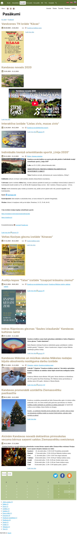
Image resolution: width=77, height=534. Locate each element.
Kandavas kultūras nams (34, 28)
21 (6, 494)
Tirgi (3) (5, 529)
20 (69, 491)
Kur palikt (37, 3)
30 (6, 486)
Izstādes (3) (6, 511)
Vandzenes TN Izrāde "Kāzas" (21, 23)
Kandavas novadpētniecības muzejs (37, 127)
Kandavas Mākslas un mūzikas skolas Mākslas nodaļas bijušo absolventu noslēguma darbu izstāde (37, 359)
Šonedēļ (60, 8)
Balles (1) (5, 504)
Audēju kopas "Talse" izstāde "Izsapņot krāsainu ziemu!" (38, 280)
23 (27, 494)
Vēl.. (46, 3)
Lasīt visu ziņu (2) (10, 232)
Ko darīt (22, 3)
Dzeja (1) (5, 506)
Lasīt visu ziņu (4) (35, 290)
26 (58, 494)
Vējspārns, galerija (32, 365)
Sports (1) (5, 522)
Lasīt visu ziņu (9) (35, 132)
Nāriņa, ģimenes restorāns (34, 156)
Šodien (55, 8)
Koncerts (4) (6, 515)
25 (48, 494)
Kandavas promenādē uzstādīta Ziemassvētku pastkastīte (31, 391)
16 (27, 491)
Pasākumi (11, 19)
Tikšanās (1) (6, 527)
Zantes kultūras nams (33, 241)
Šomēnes (67, 8)
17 (37, 491)
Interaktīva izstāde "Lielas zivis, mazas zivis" (30, 123)
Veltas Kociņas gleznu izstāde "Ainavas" (27, 236)
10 (37, 488)
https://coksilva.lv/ (7, 217)
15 (16, 491)
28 (6, 497)
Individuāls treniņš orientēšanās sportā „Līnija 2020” (35, 152)
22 (16, 494)
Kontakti (51, 3)
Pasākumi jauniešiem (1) (10, 518)
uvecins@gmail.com (22, 225)
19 (58, 491)
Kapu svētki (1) (7, 513)
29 (16, 497)
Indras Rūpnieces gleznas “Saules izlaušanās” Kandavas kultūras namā (38, 330)
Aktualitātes (15, 3)
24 (37, 494)
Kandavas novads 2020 (17, 67)
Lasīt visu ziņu (29, 32)
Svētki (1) (5, 524)
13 (69, 488)
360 (42, 3)
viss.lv (9, 533)
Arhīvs (73, 8)
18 (48, 491)
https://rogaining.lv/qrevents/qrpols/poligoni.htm (16, 213)
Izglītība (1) (6, 509)
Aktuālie (48, 8)
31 (37, 497)
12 (58, 488)
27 (69, 494)
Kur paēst (29, 3)
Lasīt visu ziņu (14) (36, 385)
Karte (8, 3)
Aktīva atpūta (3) (8, 502)
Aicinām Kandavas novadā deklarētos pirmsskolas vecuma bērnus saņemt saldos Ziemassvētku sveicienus (38, 438)
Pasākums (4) (7, 520)
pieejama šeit (12, 195)
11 (48, 488)
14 (6, 491)
